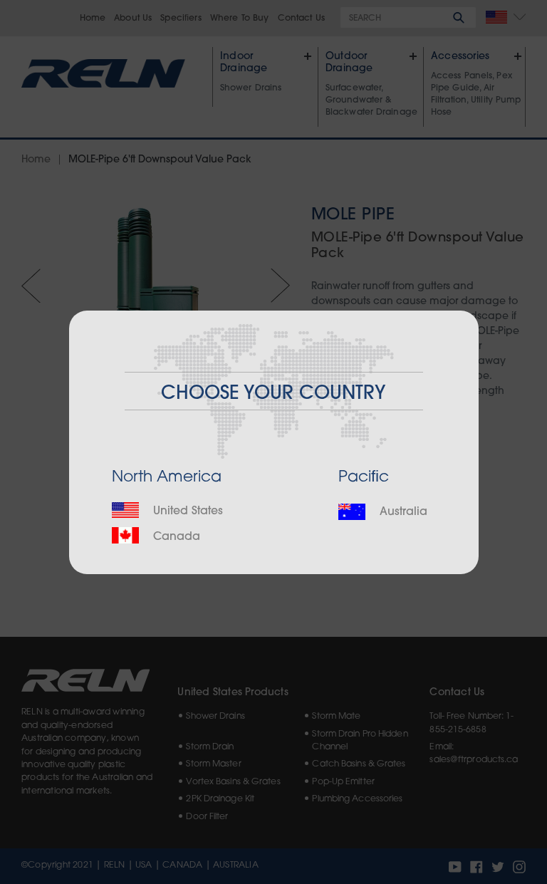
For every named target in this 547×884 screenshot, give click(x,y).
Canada (175, 537)
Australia (401, 512)
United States (186, 511)
